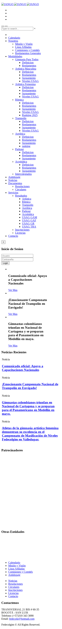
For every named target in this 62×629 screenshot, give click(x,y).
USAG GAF (29, 220)
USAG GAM (29, 217)
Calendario (14, 37)
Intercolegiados (23, 174)
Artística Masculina (25, 68)
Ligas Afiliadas (23, 47)
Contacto (13, 235)
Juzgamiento (29, 78)
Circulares (20, 189)
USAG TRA (29, 226)
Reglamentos (29, 65)
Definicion (28, 62)
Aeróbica (20, 133)
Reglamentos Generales (28, 53)
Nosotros (13, 40)
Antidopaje (14, 177)
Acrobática (21, 161)
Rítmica (19, 99)
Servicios (13, 192)
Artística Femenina (25, 84)
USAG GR (28, 223)
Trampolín (20, 118)
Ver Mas (12, 290)
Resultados (21, 195)
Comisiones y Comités (27, 50)
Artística (26, 198)
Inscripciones (22, 229)
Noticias (12, 180)
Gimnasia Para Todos (26, 59)
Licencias (20, 232)
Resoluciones (22, 186)
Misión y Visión (24, 43)
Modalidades (15, 56)
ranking (26, 146)
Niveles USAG (30, 81)
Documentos (15, 183)
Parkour (19, 149)
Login (5, 263)
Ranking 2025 (30, 115)
